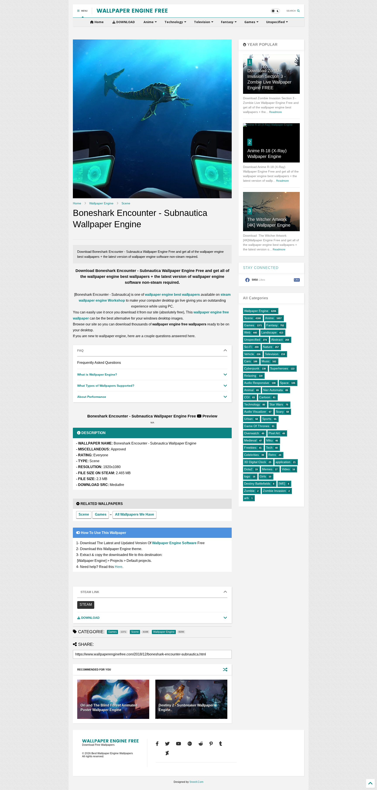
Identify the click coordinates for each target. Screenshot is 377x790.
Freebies (250, 447)
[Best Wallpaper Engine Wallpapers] (132, 11)
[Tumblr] (220, 743)
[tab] (152, 350)
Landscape (269, 332)
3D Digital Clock (255, 462)
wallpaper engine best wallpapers (172, 294)
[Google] (190, 743)
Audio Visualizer (255, 411)
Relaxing (250, 375)
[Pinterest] (211, 743)
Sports (266, 419)
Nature (267, 347)
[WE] (282, 483)
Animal (249, 390)
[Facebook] (157, 743)
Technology (174, 22)
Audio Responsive (256, 383)
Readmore (275, 112)
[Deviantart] (167, 753)
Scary (280, 411)
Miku (269, 440)
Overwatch (251, 433)
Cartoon (264, 397)
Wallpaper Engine (101, 203)
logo (247, 476)
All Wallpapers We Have (134, 514)
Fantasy (227, 22)
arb (246, 498)
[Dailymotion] (157, 753)
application (283, 462)
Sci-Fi (248, 347)
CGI (247, 397)
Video (286, 469)
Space (284, 383)
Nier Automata (273, 390)
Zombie (249, 490)
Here (118, 567)
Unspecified (275, 22)
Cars (247, 361)
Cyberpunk (251, 368)
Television (202, 22)
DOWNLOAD (125, 22)
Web (247, 332)
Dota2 (248, 469)
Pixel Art (274, 433)
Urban (248, 419)
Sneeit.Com (196, 781)
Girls (263, 476)
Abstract (277, 339)
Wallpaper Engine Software (174, 543)
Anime (149, 22)
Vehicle (249, 354)
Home (99, 22)
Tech (269, 447)
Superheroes (279, 368)
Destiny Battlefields (257, 483)
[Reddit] (201, 743)
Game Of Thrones (256, 426)
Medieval (250, 440)
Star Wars (276, 404)
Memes (267, 469)
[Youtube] (178, 743)
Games (249, 22)
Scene (126, 203)
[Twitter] (167, 743)
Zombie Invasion (274, 490)
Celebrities (251, 455)
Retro (272, 455)
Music (266, 361)
